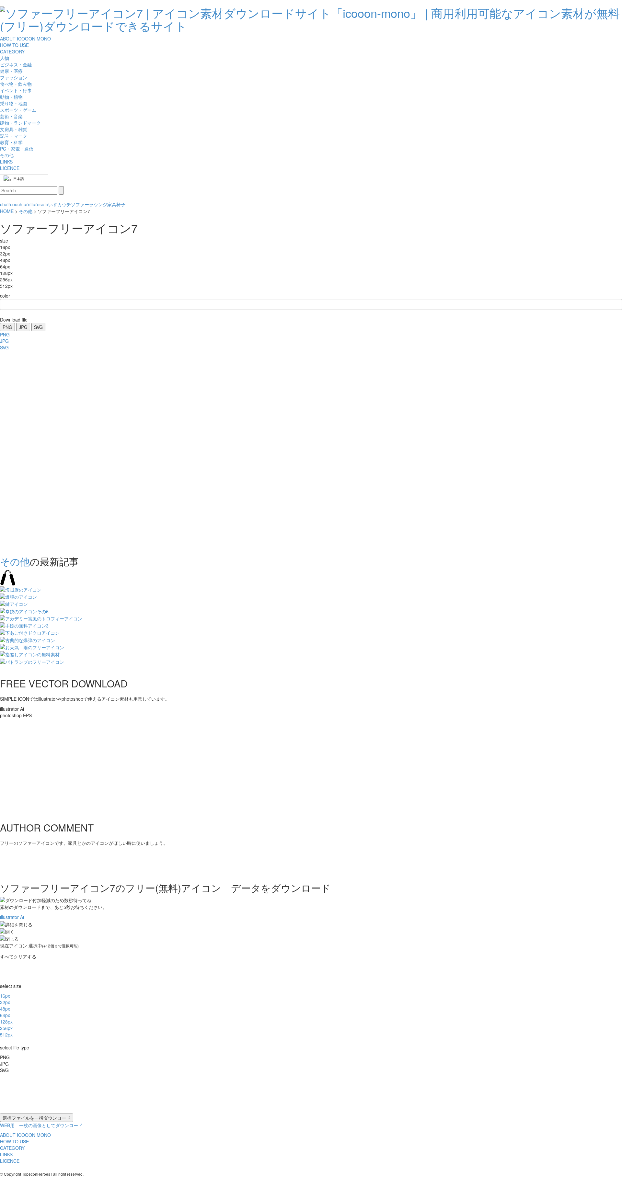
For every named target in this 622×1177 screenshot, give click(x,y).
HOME (7, 211)
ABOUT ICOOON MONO (25, 38)
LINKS (6, 161)
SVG (38, 327)
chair (5, 204)
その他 (25, 211)
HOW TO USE (14, 45)
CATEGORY (12, 51)
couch (16, 204)
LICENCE (9, 168)
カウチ (64, 204)
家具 (111, 204)
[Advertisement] (26, 451)
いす (52, 204)
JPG (23, 327)
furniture (31, 204)
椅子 (120, 204)
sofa (44, 204)
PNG (7, 327)
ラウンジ (98, 204)
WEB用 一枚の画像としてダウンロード (41, 1125)
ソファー (80, 204)
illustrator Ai (12, 917)
